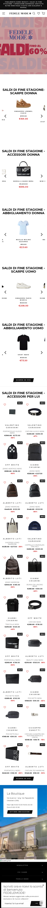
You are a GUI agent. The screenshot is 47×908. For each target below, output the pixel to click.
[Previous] (5, 116)
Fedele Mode (22, 879)
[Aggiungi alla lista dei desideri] (5, 404)
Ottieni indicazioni (20, 812)
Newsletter (22, 865)
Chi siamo (22, 872)
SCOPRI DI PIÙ (23, 380)
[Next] (41, 116)
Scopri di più (23, 778)
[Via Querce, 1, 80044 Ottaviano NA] (23, 822)
